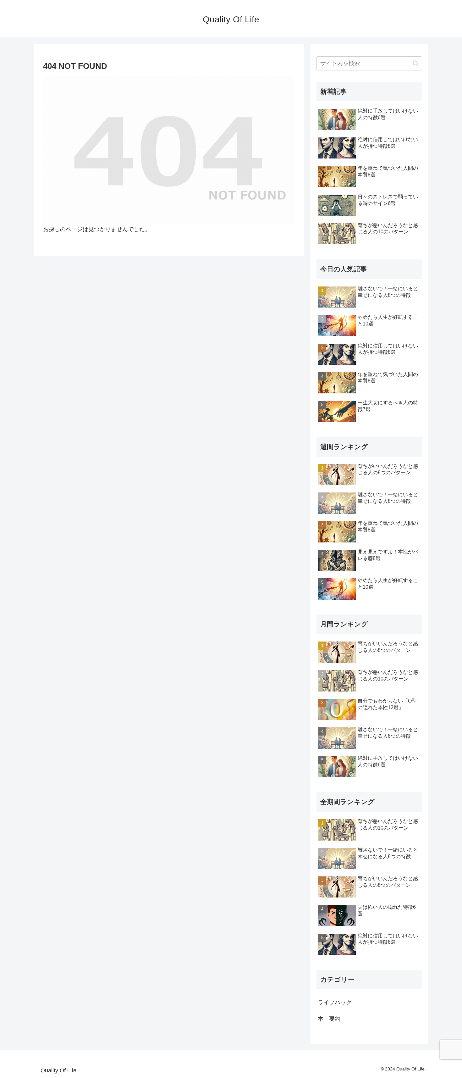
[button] (415, 63)
